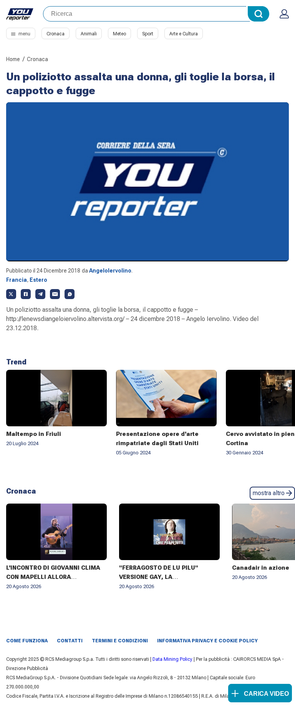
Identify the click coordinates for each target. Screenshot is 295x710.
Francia (16, 280)
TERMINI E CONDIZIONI (120, 640)
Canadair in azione (260, 567)
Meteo (119, 34)
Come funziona (27, 640)
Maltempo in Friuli (33, 434)
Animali (89, 34)
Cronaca (55, 34)
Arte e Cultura (183, 34)
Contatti (70, 640)
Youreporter (20, 14)
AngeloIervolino (110, 271)
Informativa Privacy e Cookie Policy (207, 640)
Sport (147, 34)
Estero (38, 280)
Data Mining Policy (172, 659)
